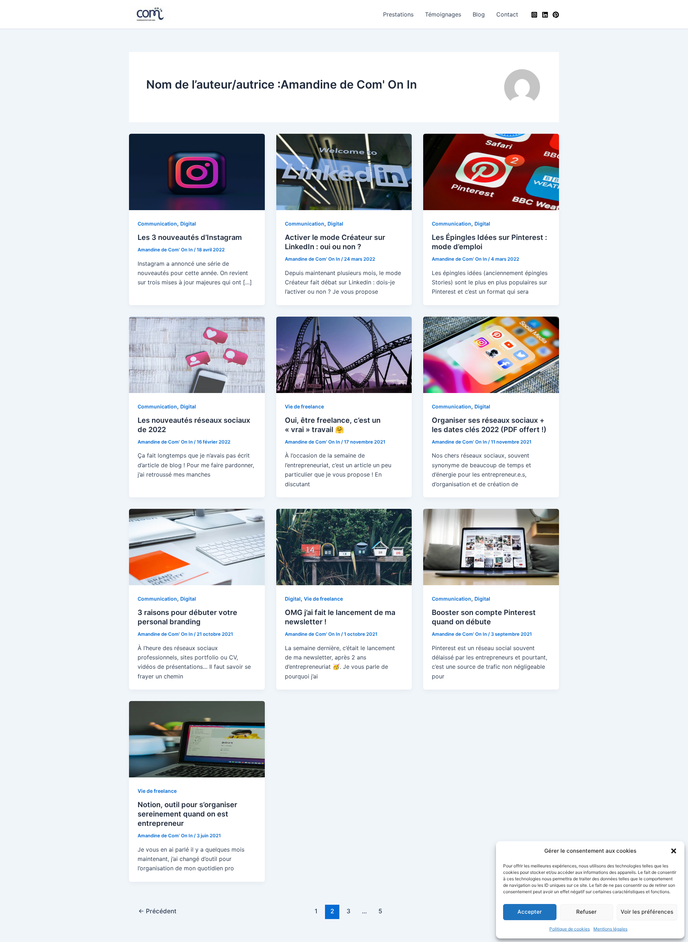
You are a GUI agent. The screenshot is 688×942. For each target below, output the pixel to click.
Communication (157, 224)
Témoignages (443, 14)
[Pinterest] (556, 14)
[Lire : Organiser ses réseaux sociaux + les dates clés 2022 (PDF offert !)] (491, 354)
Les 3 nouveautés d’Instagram (190, 237)
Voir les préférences (647, 911)
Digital (188, 224)
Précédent (157, 911)
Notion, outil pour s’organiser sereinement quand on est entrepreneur (187, 814)
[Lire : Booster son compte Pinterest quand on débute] (491, 546)
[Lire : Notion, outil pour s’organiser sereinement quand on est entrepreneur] (197, 738)
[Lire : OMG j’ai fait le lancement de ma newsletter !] (344, 546)
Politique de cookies (569, 929)
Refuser (586, 911)
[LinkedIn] (545, 14)
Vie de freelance (304, 406)
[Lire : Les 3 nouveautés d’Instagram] (197, 171)
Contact (507, 14)
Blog (479, 14)
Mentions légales (610, 929)
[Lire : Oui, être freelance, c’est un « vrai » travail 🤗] (344, 354)
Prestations (398, 14)
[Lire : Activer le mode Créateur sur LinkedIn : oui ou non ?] (344, 171)
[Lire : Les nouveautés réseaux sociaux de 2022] (197, 354)
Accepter (529, 911)
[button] (673, 851)
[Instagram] (534, 14)
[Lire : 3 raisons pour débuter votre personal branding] (197, 546)
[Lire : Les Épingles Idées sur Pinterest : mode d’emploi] (491, 171)
